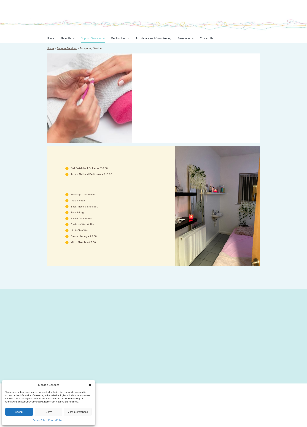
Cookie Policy (40, 420)
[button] (90, 385)
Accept (19, 411)
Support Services (67, 48)
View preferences (78, 411)
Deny (48, 411)
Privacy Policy (55, 420)
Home (50, 48)
